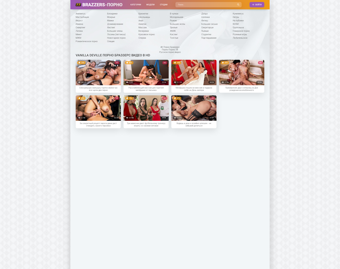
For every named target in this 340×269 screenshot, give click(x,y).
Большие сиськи (209, 24)
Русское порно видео (170, 52)
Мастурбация (82, 17)
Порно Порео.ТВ (170, 49)
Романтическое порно (87, 41)
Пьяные (205, 31)
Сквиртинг (80, 27)
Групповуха (238, 27)
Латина (79, 31)
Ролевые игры (240, 34)
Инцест (79, 20)
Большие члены (114, 31)
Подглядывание (208, 38)
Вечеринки (144, 31)
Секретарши (207, 27)
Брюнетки (143, 13)
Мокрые (111, 17)
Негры (236, 17)
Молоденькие (176, 17)
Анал (141, 20)
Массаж (143, 27)
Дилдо (204, 13)
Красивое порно (147, 34)
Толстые (174, 38)
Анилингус (81, 13)
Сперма (142, 38)
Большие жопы (177, 24)
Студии (163, 5)
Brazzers (102, 4)
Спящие (110, 41)
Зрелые (173, 27)
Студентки (206, 34)
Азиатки (142, 24)
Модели (150, 5)
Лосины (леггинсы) (116, 34)
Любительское (240, 38)
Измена (79, 24)
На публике (238, 20)
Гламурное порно (241, 31)
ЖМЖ (173, 31)
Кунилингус (238, 13)
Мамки (110, 20)
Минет (79, 34)
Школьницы (144, 17)
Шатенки (205, 17)
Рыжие (173, 20)
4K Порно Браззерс (170, 47)
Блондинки (112, 13)
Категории (135, 5)
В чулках (174, 13)
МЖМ (78, 38)
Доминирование (115, 24)
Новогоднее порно (116, 38)
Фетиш (204, 20)
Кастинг (174, 34)
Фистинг (111, 27)
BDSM (236, 24)
